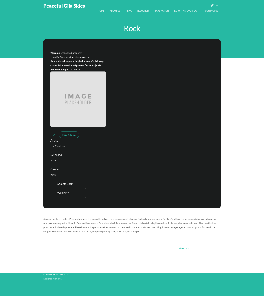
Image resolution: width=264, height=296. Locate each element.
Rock (132, 28)
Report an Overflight (187, 10)
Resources (143, 10)
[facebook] (217, 4)
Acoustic (184, 248)
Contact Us (211, 10)
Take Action (162, 10)
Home (101, 10)
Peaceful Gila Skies (54, 274)
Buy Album (69, 135)
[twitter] (212, 4)
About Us (115, 10)
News (129, 10)
